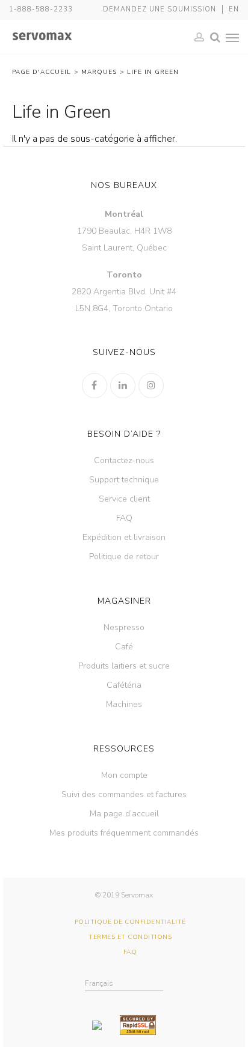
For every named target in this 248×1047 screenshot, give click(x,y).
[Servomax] (42, 37)
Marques (99, 72)
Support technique (124, 479)
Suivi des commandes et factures (124, 794)
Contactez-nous (124, 460)
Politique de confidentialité (130, 922)
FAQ (124, 518)
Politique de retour (124, 556)
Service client (124, 499)
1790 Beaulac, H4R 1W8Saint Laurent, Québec (124, 230)
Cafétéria (124, 685)
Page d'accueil (41, 72)
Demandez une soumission (159, 9)
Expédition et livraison (124, 537)
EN (234, 9)
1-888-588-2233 (41, 9)
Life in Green (153, 72)
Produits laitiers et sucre (124, 666)
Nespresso (124, 627)
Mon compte (124, 775)
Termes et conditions (130, 937)
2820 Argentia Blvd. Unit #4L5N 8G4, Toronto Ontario (124, 291)
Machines (124, 704)
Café (124, 646)
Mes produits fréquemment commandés (124, 833)
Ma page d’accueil (124, 813)
